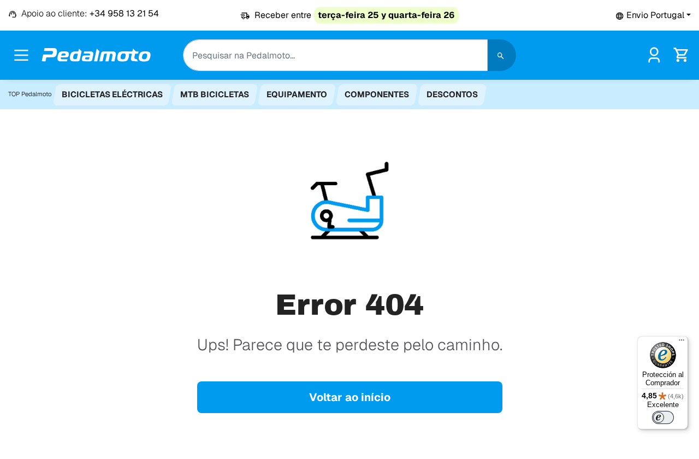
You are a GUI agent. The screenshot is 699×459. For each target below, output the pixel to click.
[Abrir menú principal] (21, 55)
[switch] (663, 417)
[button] (653, 15)
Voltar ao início (349, 397)
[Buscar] (502, 55)
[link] (654, 54)
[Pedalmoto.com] (96, 55)
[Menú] (681, 342)
